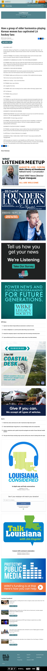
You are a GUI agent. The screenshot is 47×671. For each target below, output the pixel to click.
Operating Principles (40, 654)
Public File (28, 654)
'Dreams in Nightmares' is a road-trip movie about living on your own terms (18, 329)
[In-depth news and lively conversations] (23, 462)
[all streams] (45, 5)
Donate (42, 1)
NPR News (3, 322)
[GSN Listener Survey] (23, 261)
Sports (3, 419)
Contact (18, 657)
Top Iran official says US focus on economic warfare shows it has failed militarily (20, 337)
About (18, 654)
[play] (3, 5)
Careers (28, 657)
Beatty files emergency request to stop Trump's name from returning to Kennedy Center (21, 333)
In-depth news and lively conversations (23, 486)
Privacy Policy (19, 659)
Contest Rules (38, 657)
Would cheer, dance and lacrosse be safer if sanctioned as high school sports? (19, 422)
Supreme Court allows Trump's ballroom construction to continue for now (18, 325)
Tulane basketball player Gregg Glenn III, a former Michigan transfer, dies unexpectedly (21, 426)
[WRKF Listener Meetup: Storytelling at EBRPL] (23, 172)
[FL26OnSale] (23, 214)
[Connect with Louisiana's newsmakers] (23, 531)
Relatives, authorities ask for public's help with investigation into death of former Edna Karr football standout (24, 431)
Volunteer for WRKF (30, 659)
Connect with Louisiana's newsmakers (23, 551)
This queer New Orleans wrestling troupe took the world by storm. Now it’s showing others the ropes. (24, 435)
